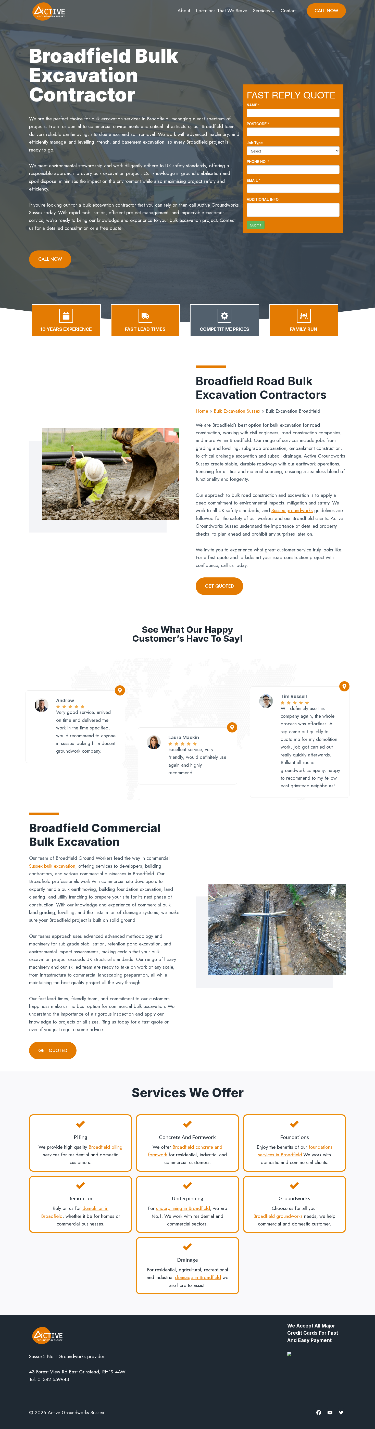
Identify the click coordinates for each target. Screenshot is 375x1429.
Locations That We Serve (221, 10)
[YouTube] (330, 1413)
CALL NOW (326, 10)
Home (202, 411)
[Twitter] (341, 1413)
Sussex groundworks (292, 510)
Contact (288, 10)
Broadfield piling (105, 1147)
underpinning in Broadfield (183, 1208)
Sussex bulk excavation (52, 866)
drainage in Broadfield (198, 1277)
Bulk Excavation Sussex (237, 411)
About (184, 10)
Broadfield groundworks (278, 1216)
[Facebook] (319, 1413)
